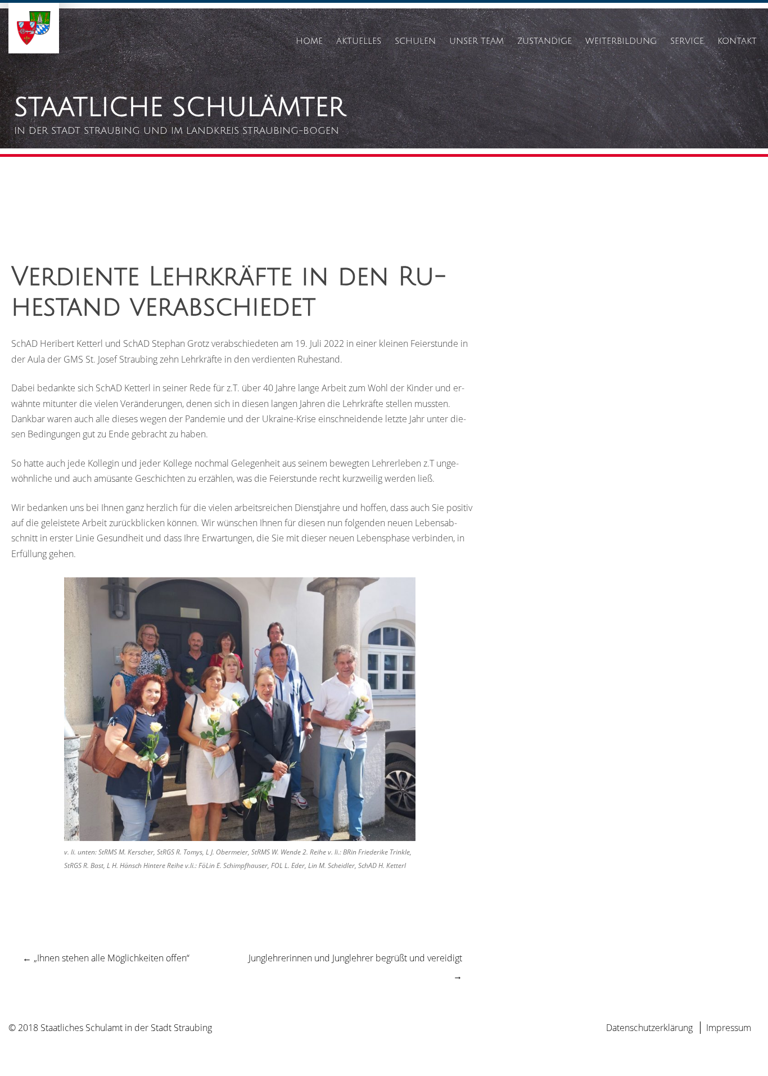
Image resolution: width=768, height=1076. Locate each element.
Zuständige (544, 41)
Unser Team (476, 41)
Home (309, 41)
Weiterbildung (621, 41)
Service (687, 41)
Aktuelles (358, 41)
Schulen (415, 41)
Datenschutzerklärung (649, 1027)
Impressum (728, 1027)
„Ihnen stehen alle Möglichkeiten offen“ (105, 958)
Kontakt (737, 41)
